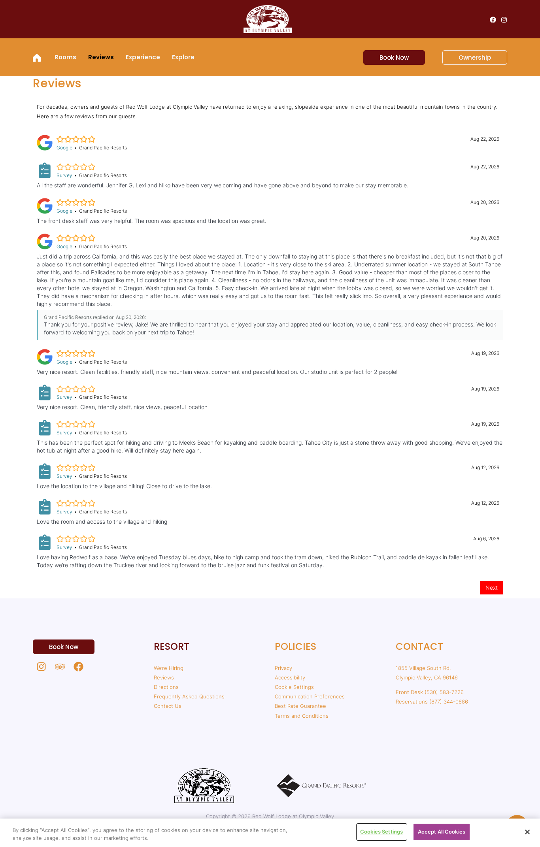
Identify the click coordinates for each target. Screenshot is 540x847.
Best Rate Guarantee (300, 706)
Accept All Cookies (441, 831)
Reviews (164, 677)
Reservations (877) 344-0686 (432, 701)
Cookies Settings (381, 831)
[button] (389, 57)
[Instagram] (504, 20)
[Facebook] (493, 20)
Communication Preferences (310, 696)
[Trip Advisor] (59, 666)
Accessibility (290, 677)
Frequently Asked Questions (189, 696)
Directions (166, 687)
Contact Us (167, 706)
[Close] (527, 832)
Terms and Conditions (302, 716)
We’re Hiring (168, 668)
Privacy (283, 668)
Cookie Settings (294, 687)
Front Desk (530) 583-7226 (430, 692)
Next (491, 587)
